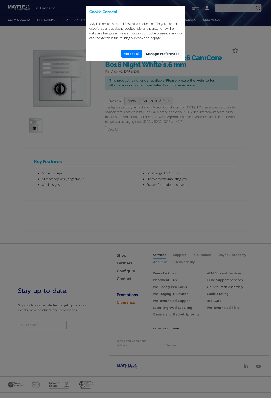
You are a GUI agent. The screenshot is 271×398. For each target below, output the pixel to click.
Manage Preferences (162, 53)
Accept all (131, 53)
